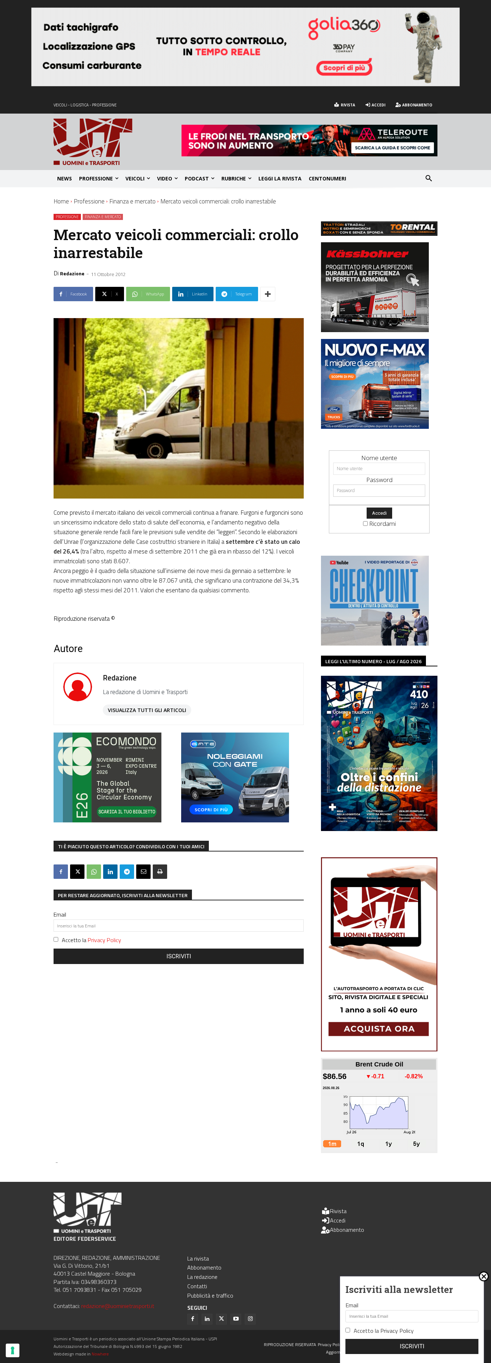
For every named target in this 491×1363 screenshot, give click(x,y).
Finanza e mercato (132, 201)
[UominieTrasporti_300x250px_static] (375, 330)
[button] (428, 178)
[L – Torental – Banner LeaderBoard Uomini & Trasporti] (379, 233)
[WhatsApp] (94, 871)
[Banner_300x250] (235, 820)
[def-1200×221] (245, 84)
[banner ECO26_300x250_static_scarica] (107, 820)
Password (379, 480)
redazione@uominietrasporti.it (117, 1306)
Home (61, 201)
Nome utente (379, 458)
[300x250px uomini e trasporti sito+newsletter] (375, 426)
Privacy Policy (104, 940)
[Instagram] (250, 1319)
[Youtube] (235, 1319)
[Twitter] (221, 1319)
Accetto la (91, 940)
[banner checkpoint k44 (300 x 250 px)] (375, 643)
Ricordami (382, 523)
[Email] (143, 871)
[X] (77, 871)
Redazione (72, 273)
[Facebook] (61, 871)
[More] (267, 294)
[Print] (160, 871)
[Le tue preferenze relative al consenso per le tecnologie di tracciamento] (12, 1350)
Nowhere (100, 1353)
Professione (89, 201)
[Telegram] (127, 871)
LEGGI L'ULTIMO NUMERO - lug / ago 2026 (373, 661)
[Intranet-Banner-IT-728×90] (309, 154)
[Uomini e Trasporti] (118, 142)
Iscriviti (178, 956)
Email (60, 914)
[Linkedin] (110, 871)
